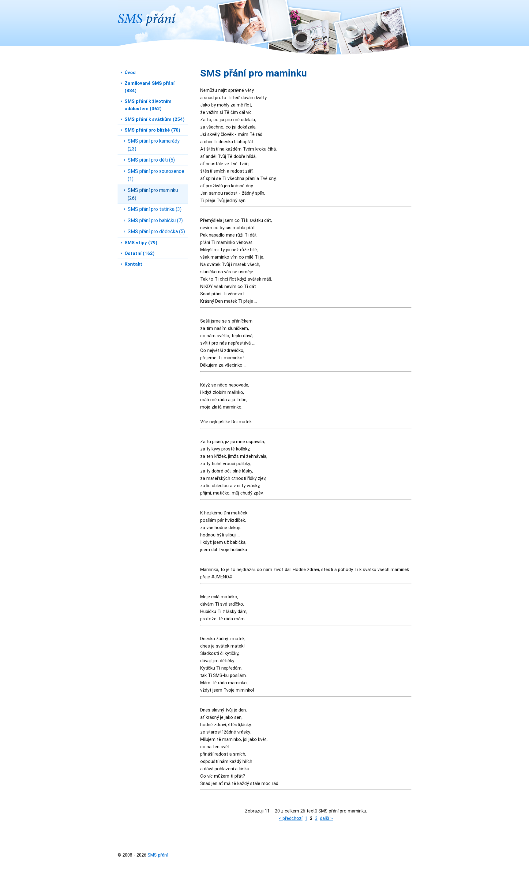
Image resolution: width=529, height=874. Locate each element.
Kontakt (133, 264)
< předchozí (290, 818)
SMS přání (158, 855)
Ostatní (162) (140, 253)
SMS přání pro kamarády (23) (154, 145)
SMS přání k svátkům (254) (155, 119)
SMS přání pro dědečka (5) (156, 231)
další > (326, 818)
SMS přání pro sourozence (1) (156, 175)
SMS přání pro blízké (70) (152, 130)
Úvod (130, 72)
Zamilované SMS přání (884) (149, 86)
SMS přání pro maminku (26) (153, 194)
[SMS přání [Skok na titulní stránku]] (147, 13)
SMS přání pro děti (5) (151, 160)
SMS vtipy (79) (141, 242)
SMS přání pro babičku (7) (155, 220)
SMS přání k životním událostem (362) (148, 105)
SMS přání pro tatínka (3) (155, 209)
